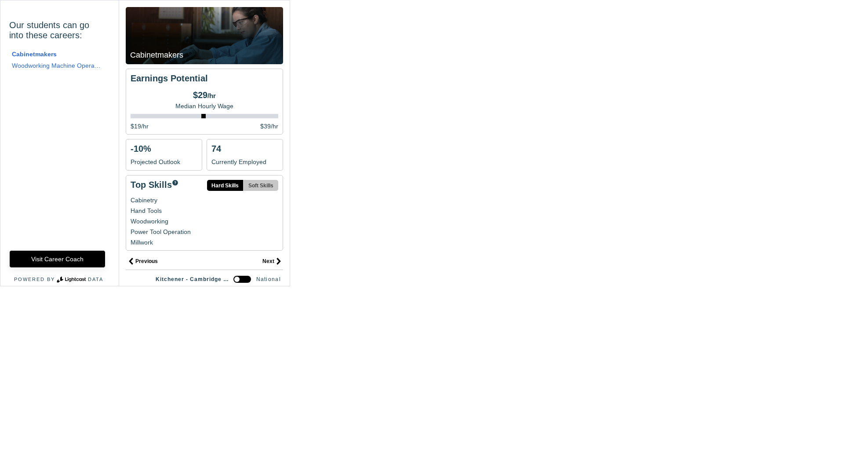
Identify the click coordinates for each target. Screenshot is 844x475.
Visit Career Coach (57, 259)
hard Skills (225, 186)
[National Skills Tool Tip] (175, 183)
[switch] (242, 279)
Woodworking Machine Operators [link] (56, 65)
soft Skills (260, 186)
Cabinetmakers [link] (34, 54)
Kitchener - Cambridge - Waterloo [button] (193, 279)
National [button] (268, 279)
